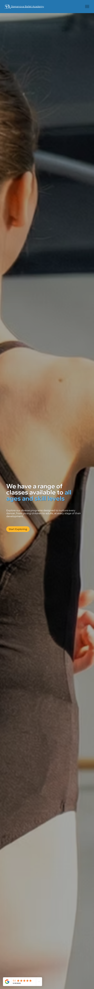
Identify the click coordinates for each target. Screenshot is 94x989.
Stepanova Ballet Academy (27, 6)
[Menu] (87, 6)
